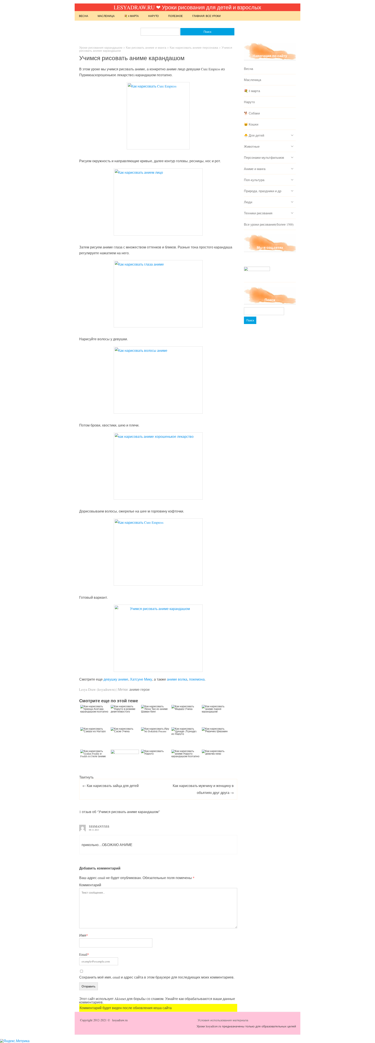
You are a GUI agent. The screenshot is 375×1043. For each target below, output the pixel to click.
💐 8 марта (131, 16)
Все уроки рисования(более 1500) (269, 224)
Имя (83, 935)
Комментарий (90, 885)
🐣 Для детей (254, 135)
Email (84, 954)
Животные (252, 146)
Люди (248, 202)
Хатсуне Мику (141, 679)
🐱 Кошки (251, 124)
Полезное (175, 16)
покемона (197, 679)
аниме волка (177, 679)
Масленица (106, 16)
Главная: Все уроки (206, 16)
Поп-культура (254, 180)
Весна (83, 16)
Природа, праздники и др (262, 191)
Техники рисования (258, 213)
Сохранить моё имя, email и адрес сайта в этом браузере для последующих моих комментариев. (156, 977)
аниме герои (139, 689)
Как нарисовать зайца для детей (110, 785)
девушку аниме (116, 679)
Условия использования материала (223, 1020)
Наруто (153, 16)
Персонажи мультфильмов (264, 157)
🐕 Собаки (252, 113)
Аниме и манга (254, 169)
